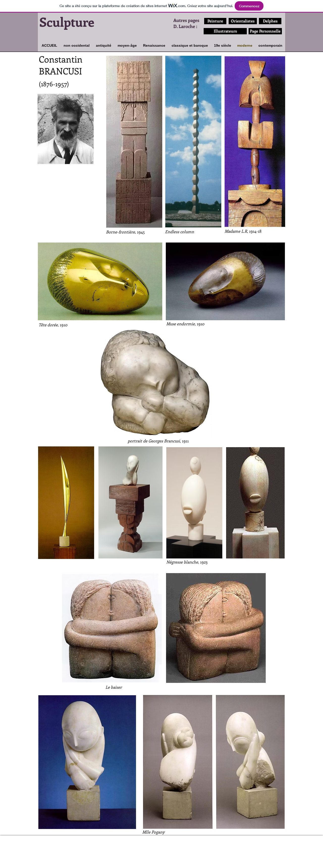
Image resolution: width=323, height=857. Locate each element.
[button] (66, 129)
